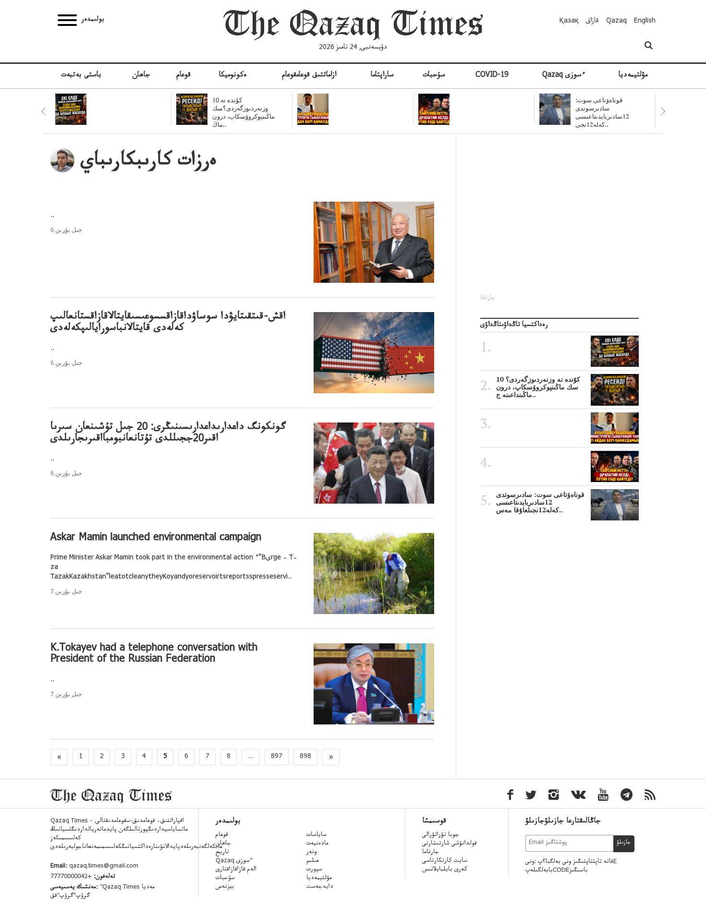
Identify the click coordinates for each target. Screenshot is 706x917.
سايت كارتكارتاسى (444, 861)
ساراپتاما (382, 76)
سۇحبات (434, 76)
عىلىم (312, 861)
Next (663, 111)
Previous (43, 111)
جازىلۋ (624, 843)
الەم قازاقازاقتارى (236, 870)
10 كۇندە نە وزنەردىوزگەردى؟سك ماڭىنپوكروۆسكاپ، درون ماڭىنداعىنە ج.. (538, 386)
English (645, 21)
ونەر (311, 852)
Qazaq (616, 21)
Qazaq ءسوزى (563, 76)
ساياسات (316, 835)
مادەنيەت (317, 844)
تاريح (222, 852)
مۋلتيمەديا (633, 76)
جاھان (141, 76)
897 (276, 757)
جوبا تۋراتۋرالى (440, 835)
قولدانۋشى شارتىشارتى (449, 844)
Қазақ (569, 21)
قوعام (183, 76)
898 (305, 757)
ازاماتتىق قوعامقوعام (309, 76)
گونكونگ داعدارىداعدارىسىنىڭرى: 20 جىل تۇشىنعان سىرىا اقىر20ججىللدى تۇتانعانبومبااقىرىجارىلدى (168, 433)
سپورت (314, 870)
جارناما (430, 852)
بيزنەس (225, 887)
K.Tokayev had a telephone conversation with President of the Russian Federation (153, 654)
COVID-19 (491, 76)
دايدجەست (319, 887)
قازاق (592, 21)
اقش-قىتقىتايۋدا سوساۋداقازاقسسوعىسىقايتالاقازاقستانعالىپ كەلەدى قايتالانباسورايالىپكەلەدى (168, 323)
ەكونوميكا (233, 76)
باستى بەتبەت (81, 76)
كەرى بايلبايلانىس (444, 870)
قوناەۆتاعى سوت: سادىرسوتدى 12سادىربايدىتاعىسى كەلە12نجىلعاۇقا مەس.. (540, 502)
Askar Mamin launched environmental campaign (155, 538)
